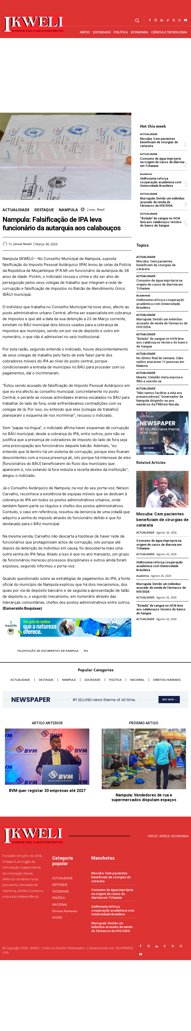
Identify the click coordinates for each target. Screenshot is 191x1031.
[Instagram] (156, 20)
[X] (174, 20)
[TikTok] (168, 20)
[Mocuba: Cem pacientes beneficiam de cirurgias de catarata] (162, 489)
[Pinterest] (115, 244)
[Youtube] (186, 20)
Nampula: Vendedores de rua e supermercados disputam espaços (143, 797)
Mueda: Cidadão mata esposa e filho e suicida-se (159, 379)
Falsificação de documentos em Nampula (48, 650)
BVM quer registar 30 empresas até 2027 (47, 790)
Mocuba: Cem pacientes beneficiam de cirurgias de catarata (159, 142)
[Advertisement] (95, 75)
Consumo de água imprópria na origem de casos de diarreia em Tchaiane (162, 162)
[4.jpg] (66, 640)
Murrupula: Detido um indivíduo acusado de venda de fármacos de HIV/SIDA (162, 202)
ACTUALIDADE (16, 210)
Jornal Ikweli (22, 244)
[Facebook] (150, 20)
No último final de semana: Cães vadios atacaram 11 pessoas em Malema (160, 362)
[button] (137, 20)
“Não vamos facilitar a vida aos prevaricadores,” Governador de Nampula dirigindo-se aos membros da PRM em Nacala (159, 398)
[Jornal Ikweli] (5, 244)
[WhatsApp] (180, 20)
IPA (86, 650)
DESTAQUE (44, 210)
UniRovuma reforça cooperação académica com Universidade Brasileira (160, 182)
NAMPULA (68, 210)
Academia (146, 174)
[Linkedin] (162, 20)
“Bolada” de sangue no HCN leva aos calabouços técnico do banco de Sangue (161, 222)
